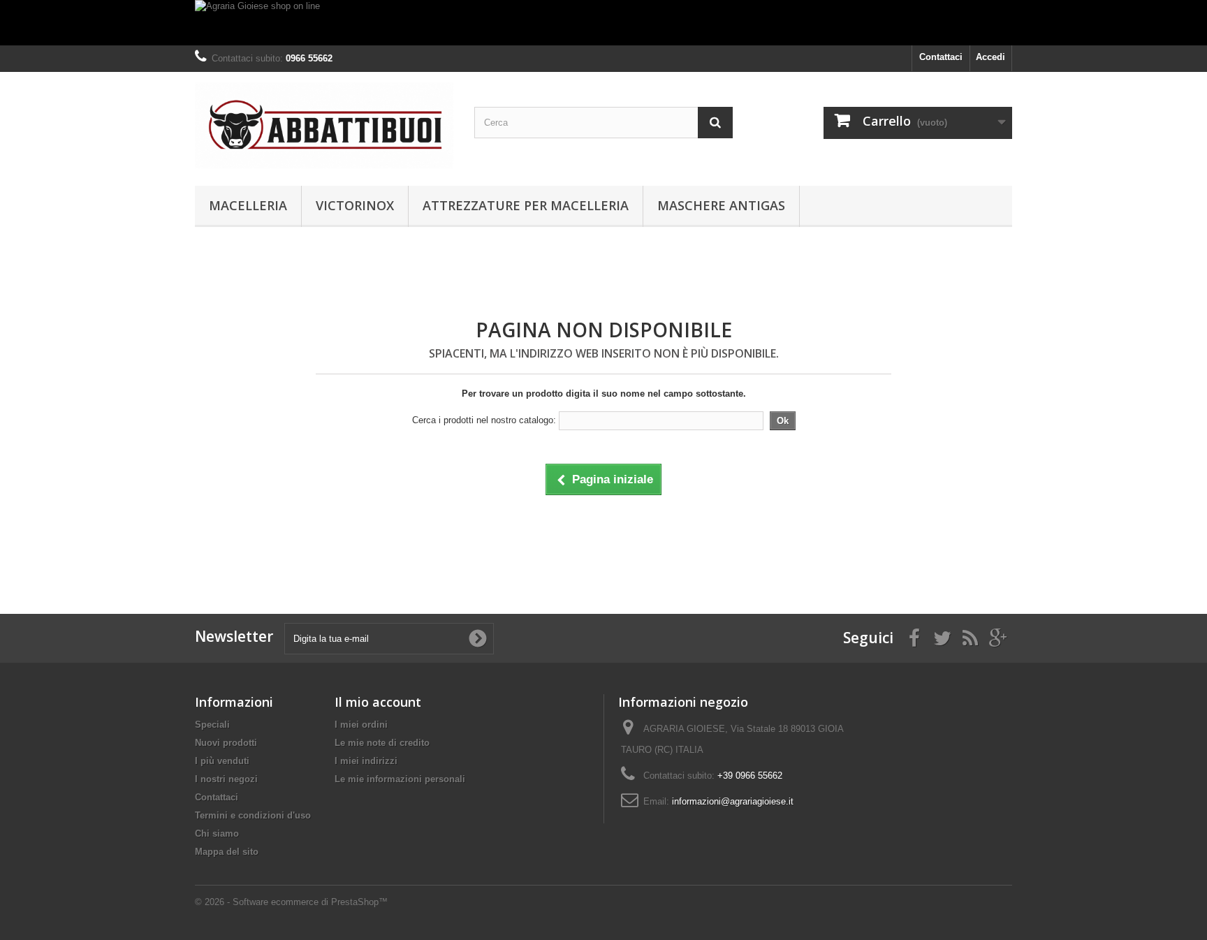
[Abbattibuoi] (324, 125)
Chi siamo (217, 833)
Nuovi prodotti (226, 742)
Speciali (212, 724)
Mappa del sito (226, 851)
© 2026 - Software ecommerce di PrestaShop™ (291, 902)
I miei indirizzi (366, 761)
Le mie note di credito (382, 742)
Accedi (990, 57)
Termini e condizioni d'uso (253, 815)
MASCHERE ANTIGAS (721, 205)
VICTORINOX (355, 205)
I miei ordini (361, 724)
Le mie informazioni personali (400, 779)
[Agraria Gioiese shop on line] (603, 22)
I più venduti (222, 761)
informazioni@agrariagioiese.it (732, 801)
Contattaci (941, 57)
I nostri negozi (226, 779)
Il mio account (378, 701)
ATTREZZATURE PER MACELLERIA (526, 205)
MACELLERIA (248, 205)
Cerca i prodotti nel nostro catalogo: (484, 420)
